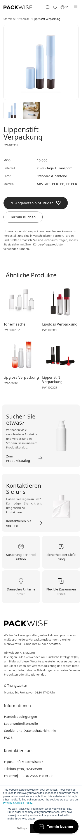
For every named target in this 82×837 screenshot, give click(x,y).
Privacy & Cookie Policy (17, 802)
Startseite (9, 19)
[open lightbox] (12, 110)
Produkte (24, 19)
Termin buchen (23, 217)
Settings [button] (22, 828)
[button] (75, 7)
